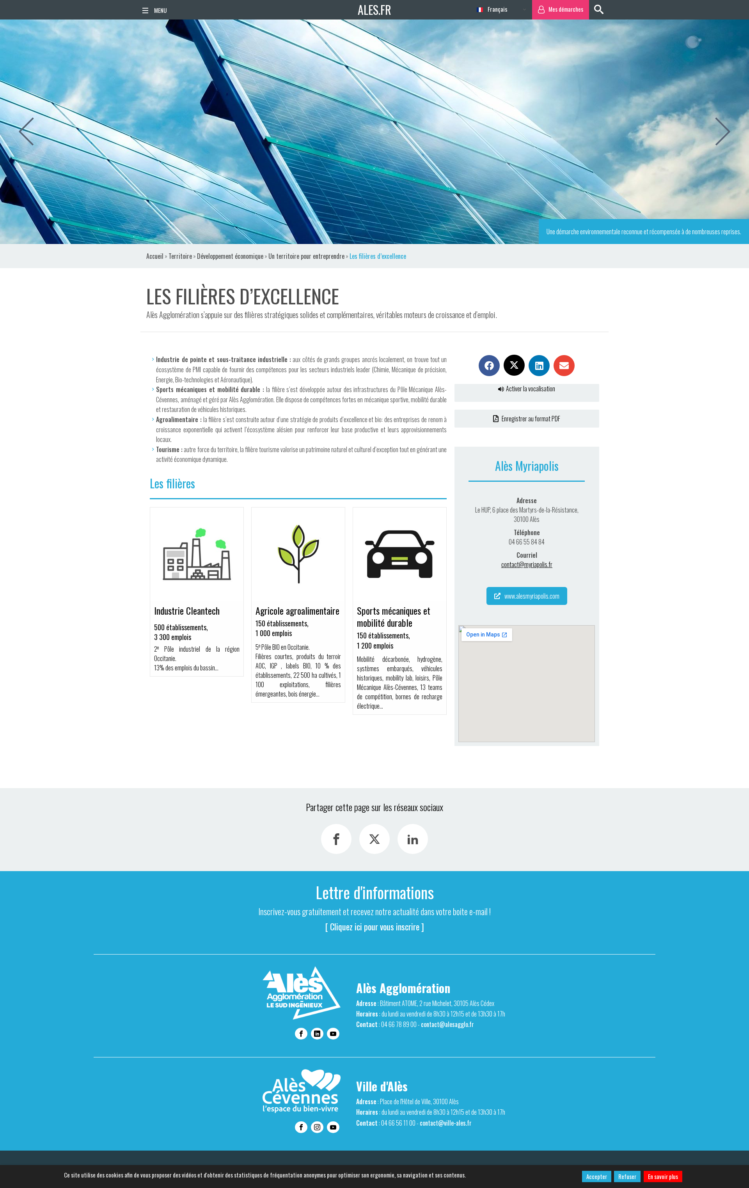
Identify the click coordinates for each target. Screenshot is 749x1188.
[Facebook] (336, 839)
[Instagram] (317, 1127)
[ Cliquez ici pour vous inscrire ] (374, 926)
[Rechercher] (599, 9)
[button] (489, 365)
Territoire (180, 256)
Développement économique (230, 256)
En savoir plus (663, 1176)
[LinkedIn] (413, 839)
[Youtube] (333, 1034)
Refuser (627, 1176)
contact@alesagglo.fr (447, 1024)
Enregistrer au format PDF (530, 418)
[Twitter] (374, 839)
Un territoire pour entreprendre (306, 256)
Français (497, 9)
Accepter (596, 1176)
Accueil (154, 256)
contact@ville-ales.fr (446, 1123)
